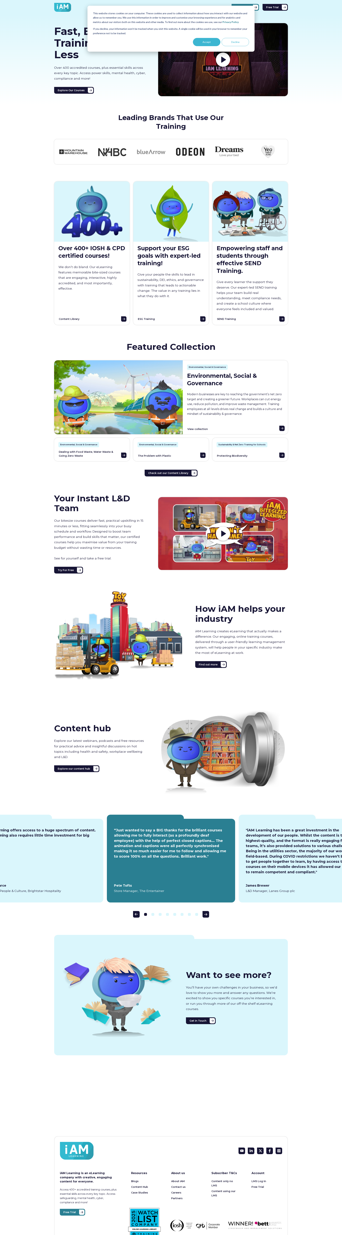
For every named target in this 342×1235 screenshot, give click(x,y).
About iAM (178, 1181)
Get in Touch (198, 1020)
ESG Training (146, 319)
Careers (176, 1192)
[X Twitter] (260, 1151)
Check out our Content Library (168, 473)
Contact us (178, 1187)
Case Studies (139, 1192)
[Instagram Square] (279, 1151)
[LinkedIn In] (251, 1151)
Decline (235, 41)
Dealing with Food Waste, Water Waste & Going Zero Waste (86, 453)
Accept (207, 41)
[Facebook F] (269, 1151)
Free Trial (272, 7)
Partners (177, 1198)
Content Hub (139, 1187)
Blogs (135, 1181)
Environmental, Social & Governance (207, 367)
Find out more (208, 664)
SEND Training (226, 319)
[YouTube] (242, 1151)
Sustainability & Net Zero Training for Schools (242, 444)
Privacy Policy (230, 22)
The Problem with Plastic (154, 455)
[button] (136, 914)
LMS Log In (259, 1181)
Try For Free (66, 570)
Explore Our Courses (71, 90)
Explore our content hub (74, 768)
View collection (197, 429)
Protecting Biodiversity (232, 455)
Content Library (69, 319)
